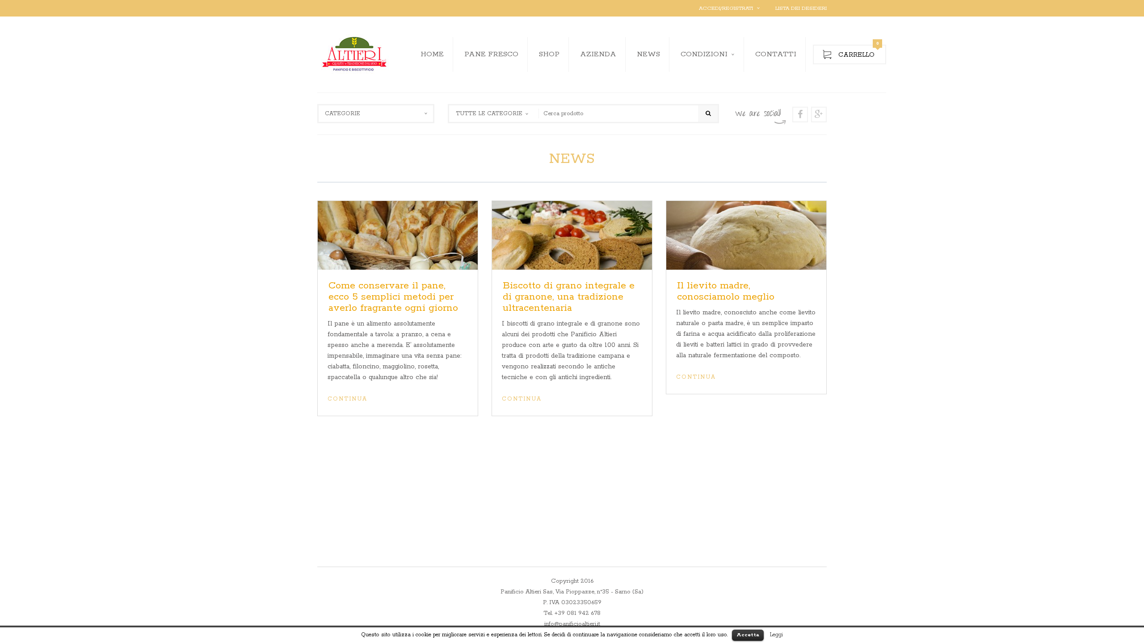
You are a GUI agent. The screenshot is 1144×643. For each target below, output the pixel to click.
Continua (347, 399)
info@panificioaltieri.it (572, 624)
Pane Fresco (491, 54)
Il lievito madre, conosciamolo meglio (725, 291)
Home (432, 54)
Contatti (775, 54)
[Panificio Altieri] (355, 54)
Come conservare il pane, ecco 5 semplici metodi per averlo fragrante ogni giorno (393, 297)
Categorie (342, 113)
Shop (549, 54)
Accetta (747, 634)
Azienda (598, 54)
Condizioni (704, 54)
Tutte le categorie (489, 113)
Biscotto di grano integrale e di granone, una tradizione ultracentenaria (569, 297)
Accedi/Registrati (726, 8)
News (648, 54)
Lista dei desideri (801, 8)
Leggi (776, 634)
